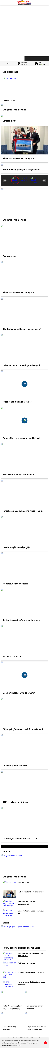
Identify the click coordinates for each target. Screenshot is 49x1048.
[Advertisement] (24, 30)
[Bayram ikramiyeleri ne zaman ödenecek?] (36, 1018)
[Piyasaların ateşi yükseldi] (12, 1018)
